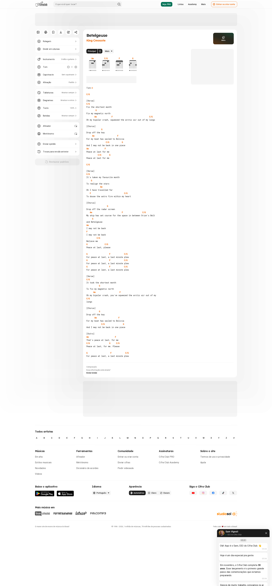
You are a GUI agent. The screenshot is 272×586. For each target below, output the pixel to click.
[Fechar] (266, 533)
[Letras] (81, 513)
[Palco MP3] (98, 513)
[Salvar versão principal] (100, 51)
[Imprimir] (46, 32)
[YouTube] (193, 493)
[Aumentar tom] (76, 67)
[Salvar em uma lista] (53, 32)
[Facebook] (213, 493)
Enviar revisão (91, 373)
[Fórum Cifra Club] (42, 513)
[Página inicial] (41, 4)
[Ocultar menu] (38, 32)
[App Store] (65, 493)
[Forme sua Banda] (62, 513)
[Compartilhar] (76, 32)
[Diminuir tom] (68, 67)
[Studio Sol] (227, 514)
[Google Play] (44, 493)
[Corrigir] (68, 32)
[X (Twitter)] (233, 493)
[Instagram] (203, 493)
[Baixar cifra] (61, 32)
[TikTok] (223, 493)
